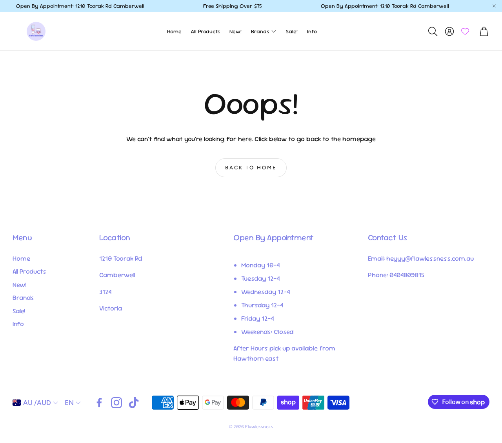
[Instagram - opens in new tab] (116, 402)
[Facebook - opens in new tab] (99, 402)
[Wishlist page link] (465, 31)
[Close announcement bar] (494, 6)
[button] (432, 31)
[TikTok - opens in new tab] (133, 402)
